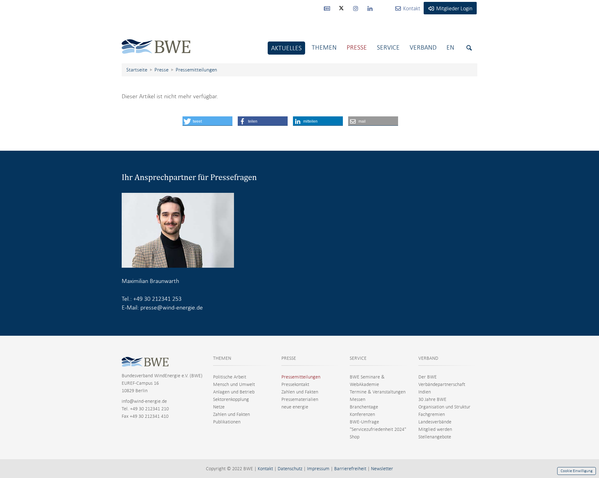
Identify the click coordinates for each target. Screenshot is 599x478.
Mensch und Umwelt (234, 384)
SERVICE (358, 358)
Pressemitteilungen (300, 377)
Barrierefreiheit (350, 469)
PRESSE (288, 358)
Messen (357, 399)
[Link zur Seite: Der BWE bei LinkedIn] (370, 8)
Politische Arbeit (229, 377)
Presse (357, 47)
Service (388, 47)
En (450, 47)
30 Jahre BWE (432, 399)
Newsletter (382, 469)
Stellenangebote (434, 437)
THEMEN (222, 358)
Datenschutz (290, 469)
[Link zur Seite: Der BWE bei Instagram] (355, 8)
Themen (324, 47)
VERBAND (428, 358)
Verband (423, 47)
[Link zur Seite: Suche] (469, 47)
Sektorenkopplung (231, 399)
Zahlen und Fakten (231, 414)
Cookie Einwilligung (576, 470)
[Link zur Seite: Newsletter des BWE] (327, 8)
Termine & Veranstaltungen (378, 392)
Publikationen (227, 422)
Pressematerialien (299, 399)
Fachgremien (431, 414)
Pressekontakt (295, 384)
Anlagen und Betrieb (234, 392)
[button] (207, 121)
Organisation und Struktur (444, 407)
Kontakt (265, 469)
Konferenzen (362, 414)
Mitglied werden (435, 429)
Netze (219, 407)
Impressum (318, 469)
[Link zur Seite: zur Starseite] (156, 41)
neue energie (294, 407)
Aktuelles (286, 48)
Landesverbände (434, 422)
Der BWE (427, 377)
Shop (354, 437)
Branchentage (364, 407)
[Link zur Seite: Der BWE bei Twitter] (341, 11)
